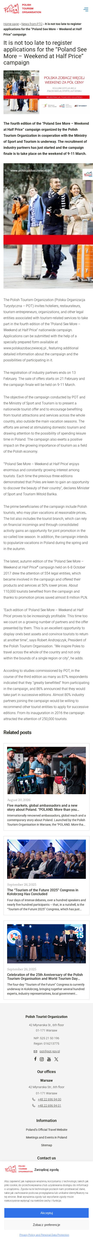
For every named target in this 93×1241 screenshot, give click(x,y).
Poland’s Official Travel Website (46, 1129)
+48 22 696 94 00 (49, 1099)
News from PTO (31, 24)
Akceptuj (46, 1213)
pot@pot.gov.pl (50, 1051)
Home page (11, 24)
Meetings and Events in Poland (46, 1137)
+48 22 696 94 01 (49, 1105)
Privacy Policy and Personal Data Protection (44, 1234)
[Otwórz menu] (86, 9)
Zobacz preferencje (46, 1225)
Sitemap (46, 1145)
